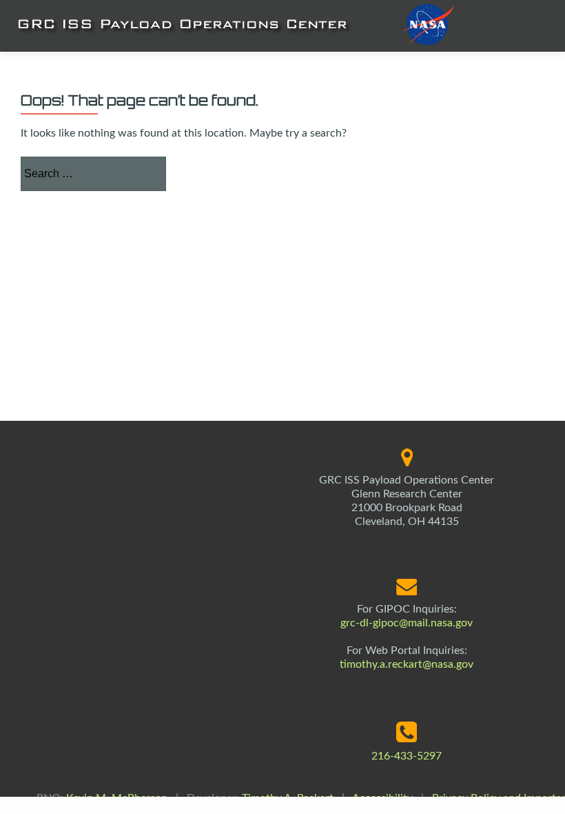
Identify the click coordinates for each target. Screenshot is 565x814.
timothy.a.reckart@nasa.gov (406, 664)
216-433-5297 (406, 756)
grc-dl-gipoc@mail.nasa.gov (406, 622)
